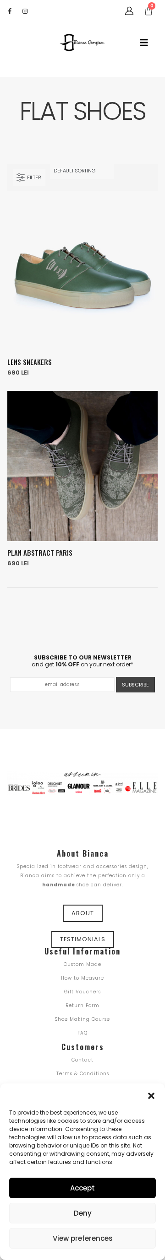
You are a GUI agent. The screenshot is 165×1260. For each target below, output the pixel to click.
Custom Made (82, 964)
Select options (142, 215)
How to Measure (82, 978)
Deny (83, 1213)
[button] (151, 1094)
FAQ (82, 1032)
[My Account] (129, 11)
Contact (83, 1059)
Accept (82, 1188)
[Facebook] (9, 11)
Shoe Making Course (82, 1019)
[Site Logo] (82, 42)
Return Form (82, 1005)
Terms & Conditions (82, 1073)
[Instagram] (24, 11)
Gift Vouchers (82, 991)
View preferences (83, 1238)
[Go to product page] (82, 275)
